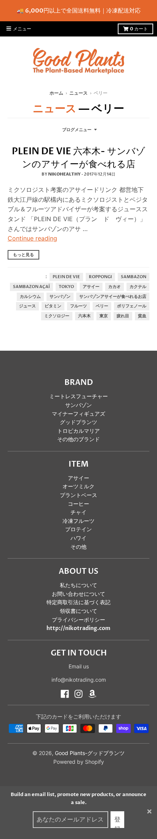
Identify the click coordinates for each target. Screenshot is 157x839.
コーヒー (78, 504)
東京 (103, 316)
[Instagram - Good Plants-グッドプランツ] (78, 693)
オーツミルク (78, 486)
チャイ (78, 512)
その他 (78, 547)
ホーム (56, 93)
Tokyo (66, 287)
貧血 (142, 316)
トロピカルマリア (78, 431)
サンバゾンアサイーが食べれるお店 (112, 296)
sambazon (133, 277)
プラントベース (78, 495)
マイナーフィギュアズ (78, 414)
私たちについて (78, 585)
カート (139, 29)
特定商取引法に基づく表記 (78, 602)
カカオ (114, 287)
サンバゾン (60, 296)
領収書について (78, 611)
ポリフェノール (131, 306)
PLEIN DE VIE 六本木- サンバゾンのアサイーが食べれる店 (78, 158)
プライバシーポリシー (78, 620)
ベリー (102, 306)
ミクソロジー (56, 316)
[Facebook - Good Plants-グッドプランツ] (64, 693)
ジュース (27, 306)
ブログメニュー (76, 130)
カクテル (138, 287)
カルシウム (30, 296)
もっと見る (23, 255)
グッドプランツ (78, 422)
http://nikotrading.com (78, 628)
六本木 (84, 316)
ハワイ (78, 538)
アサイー (91, 287)
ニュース (78, 93)
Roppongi (100, 277)
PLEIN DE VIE (66, 277)
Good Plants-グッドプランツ (90, 753)
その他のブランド (78, 439)
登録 (117, 821)
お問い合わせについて (78, 594)
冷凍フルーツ (78, 521)
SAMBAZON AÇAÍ (31, 287)
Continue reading (32, 238)
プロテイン (78, 529)
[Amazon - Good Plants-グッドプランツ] (92, 693)
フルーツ (78, 306)
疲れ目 (123, 316)
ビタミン (53, 306)
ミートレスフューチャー (78, 396)
